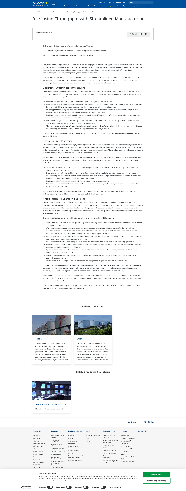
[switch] (69, 487)
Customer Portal (125, 449)
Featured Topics (122, 6)
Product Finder (125, 441)
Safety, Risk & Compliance (55, 441)
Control (70, 438)
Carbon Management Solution (57, 468)
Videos (88, 441)
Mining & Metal (37, 457)
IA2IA (104, 448)
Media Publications (59, 12)
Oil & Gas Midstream (39, 444)
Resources (48, 12)
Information (71, 436)
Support (135, 6)
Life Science (71, 453)
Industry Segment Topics (110, 440)
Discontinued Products (75, 460)
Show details (114, 487)
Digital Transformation (109, 450)
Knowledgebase (125, 436)
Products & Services (94, 6)
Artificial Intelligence (109, 453)
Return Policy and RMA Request (127, 457)
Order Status (124, 446)
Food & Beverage (38, 462)
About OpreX (107, 443)
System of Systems (108, 445)
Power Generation (38, 451)
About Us (111, 2)
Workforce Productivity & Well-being (58, 436)
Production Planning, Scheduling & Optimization (57, 463)
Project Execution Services (73, 447)
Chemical (81, 338)
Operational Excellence (57, 448)
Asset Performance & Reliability (57, 445)
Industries (67, 6)
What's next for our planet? (109, 436)
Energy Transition (38, 454)
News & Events (103, 2)
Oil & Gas (36, 441)
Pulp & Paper (37, 465)
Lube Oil (39, 338)
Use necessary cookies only (156, 480)
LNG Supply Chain (38, 446)
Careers (118, 2)
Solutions (79, 6)
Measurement (72, 441)
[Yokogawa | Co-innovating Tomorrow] (40, 4)
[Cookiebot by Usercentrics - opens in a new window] (25, 487)
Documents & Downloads (93, 436)
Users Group (124, 444)
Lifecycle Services (73, 450)
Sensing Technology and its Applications (110, 461)
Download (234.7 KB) (139, 34)
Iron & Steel (36, 467)
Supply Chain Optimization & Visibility (58, 458)
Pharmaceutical (38, 459)
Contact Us (147, 6)
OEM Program (37, 436)
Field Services (125, 451)
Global (124, 2)
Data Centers (37, 438)
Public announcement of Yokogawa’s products (75, 456)
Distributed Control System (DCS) (50, 404)
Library (109, 6)
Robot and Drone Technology (108, 456)
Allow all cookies (156, 474)
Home (34, 12)
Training (123, 454)
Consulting (71, 444)
